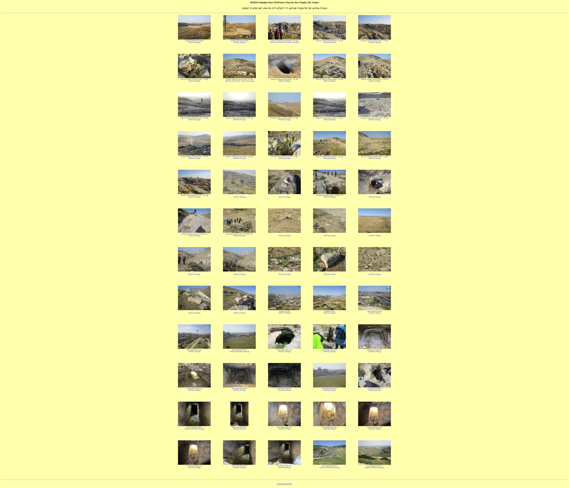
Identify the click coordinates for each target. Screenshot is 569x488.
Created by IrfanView (284, 484)
